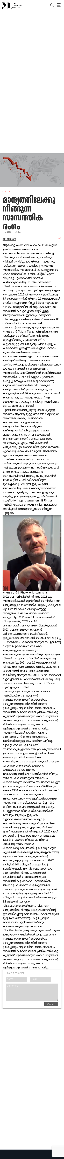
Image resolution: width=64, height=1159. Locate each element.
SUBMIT (51, 1004)
